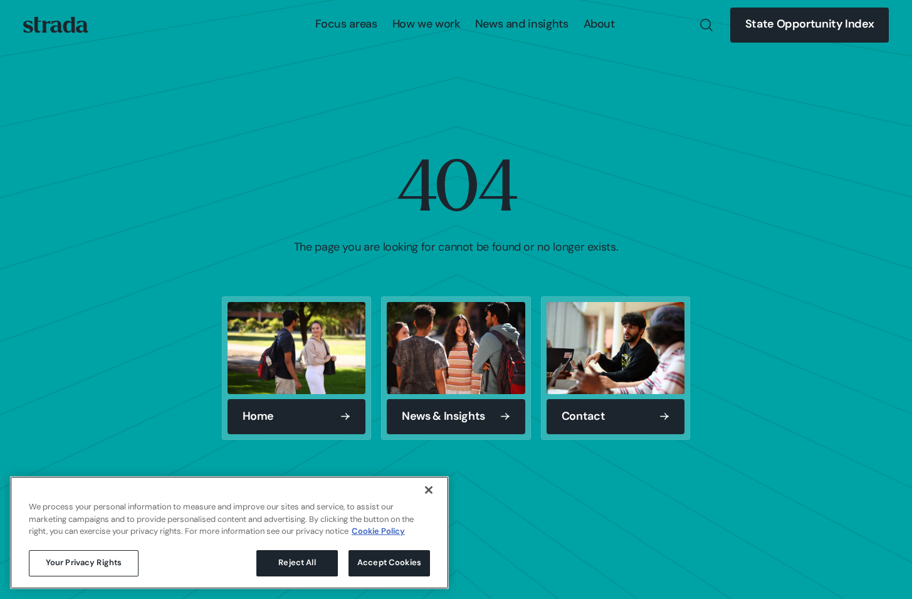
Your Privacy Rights (84, 563)
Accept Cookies (389, 563)
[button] (346, 25)
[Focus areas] (346, 25)
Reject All (296, 563)
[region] (229, 532)
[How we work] (426, 25)
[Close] (429, 490)
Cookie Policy (378, 532)
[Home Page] (55, 25)
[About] (599, 25)
